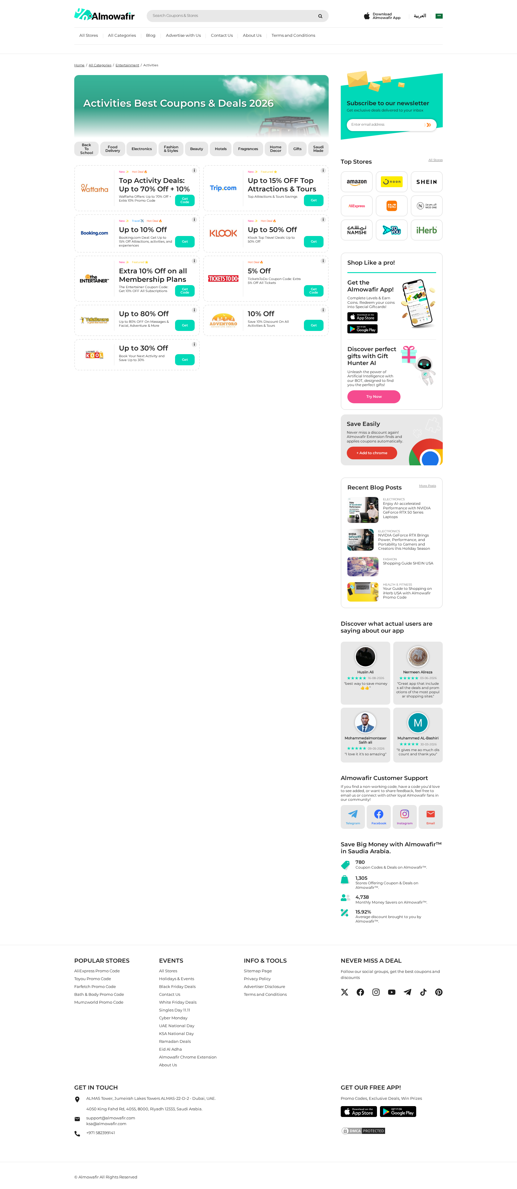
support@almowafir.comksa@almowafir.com (110, 1120)
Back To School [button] (86, 149)
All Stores (88, 35)
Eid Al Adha (170, 1049)
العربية (420, 15)
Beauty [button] (196, 148)
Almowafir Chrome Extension (188, 1057)
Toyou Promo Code (92, 978)
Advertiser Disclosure (264, 986)
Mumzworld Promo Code (98, 1002)
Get (314, 201)
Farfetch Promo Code (95, 986)
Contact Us (222, 35)
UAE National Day (176, 1025)
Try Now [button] (374, 396)
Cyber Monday (173, 1017)
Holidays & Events (176, 978)
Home (79, 65)
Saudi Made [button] (318, 149)
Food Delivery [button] (112, 149)
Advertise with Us (183, 35)
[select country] (439, 16)
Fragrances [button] (248, 148)
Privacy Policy (257, 978)
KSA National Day (176, 1033)
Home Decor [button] (275, 149)
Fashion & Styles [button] (171, 149)
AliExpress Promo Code (97, 970)
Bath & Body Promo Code (99, 994)
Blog (150, 35)
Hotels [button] (221, 148)
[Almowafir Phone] (77, 1135)
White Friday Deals (177, 1002)
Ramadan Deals (175, 1041)
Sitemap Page (258, 970)
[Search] (320, 16)
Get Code (185, 200)
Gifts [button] (297, 148)
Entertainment (127, 65)
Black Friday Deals (177, 986)
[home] (104, 14)
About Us (252, 35)
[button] (357, 181)
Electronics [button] (142, 148)
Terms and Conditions (293, 35)
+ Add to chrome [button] (372, 453)
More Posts (427, 486)
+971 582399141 (100, 1132)
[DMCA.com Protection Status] (391, 1130)
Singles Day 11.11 (174, 1010)
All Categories (122, 35)
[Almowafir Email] (77, 1120)
